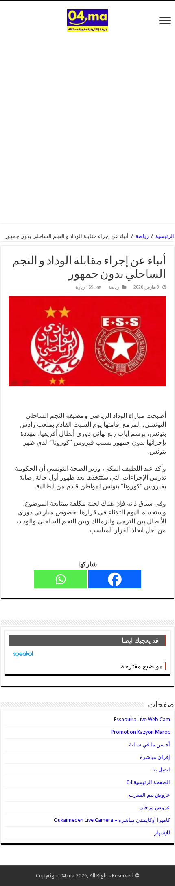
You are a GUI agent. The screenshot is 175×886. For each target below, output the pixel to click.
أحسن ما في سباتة (149, 744)
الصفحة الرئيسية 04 (148, 782)
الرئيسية (164, 236)
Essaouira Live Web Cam (142, 719)
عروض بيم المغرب (149, 795)
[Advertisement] (87, 123)
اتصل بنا (161, 770)
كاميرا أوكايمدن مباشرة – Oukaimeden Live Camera (112, 820)
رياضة (142, 236)
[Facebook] (114, 579)
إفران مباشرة (155, 757)
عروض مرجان (154, 807)
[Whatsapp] (60, 579)
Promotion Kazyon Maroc (140, 732)
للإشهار (162, 833)
